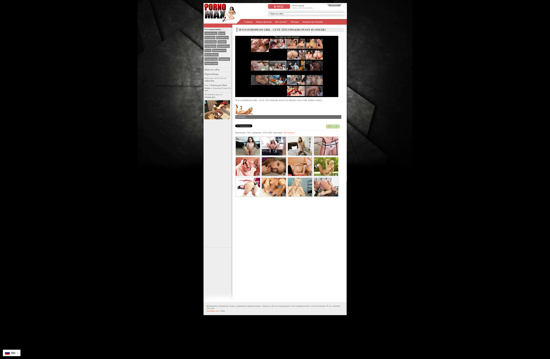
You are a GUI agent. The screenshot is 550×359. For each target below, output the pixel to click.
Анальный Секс (223, 46)
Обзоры (295, 22)
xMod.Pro (209, 80)
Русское (208, 50)
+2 (333, 126)
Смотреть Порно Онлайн (220, 19)
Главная (248, 22)
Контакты (334, 5)
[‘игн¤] (329, 126)
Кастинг (222, 33)
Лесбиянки (222, 42)
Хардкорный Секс (219, 50)
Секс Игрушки (210, 46)
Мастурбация (210, 38)
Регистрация (298, 5)
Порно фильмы (264, 22)
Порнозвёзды (211, 74)
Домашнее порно (211, 63)
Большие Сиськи (211, 59)
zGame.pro (209, 97)
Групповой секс (222, 38)
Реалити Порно (210, 42)
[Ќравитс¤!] (336, 126)
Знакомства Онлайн (312, 22)
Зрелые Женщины (211, 55)
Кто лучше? (281, 22)
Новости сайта (212, 69)
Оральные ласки (211, 33)
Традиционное (224, 59)
